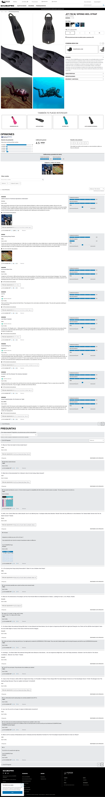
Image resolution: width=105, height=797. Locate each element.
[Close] (22, 785)
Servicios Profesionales (26, 789)
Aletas (6, 11)
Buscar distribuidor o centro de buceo (9, 779)
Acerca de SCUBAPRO (26, 776)
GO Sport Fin (65, 126)
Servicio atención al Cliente (27, 778)
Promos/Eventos (41, 5)
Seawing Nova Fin (14, 126)
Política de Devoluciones (26, 781)
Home (2, 11)
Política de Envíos (25, 783)
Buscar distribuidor (87, 1)
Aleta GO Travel (39, 126)
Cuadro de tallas (73, 29)
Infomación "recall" (25, 791)
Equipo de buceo (21, 5)
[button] (16, 28)
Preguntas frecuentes (26, 787)
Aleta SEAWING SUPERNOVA (91, 126)
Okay (12, 792)
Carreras (4, 781)
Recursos (31, 5)
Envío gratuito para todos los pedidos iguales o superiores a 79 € (52, 8)
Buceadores (43, 776)
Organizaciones (43, 778)
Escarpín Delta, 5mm (78, 49)
